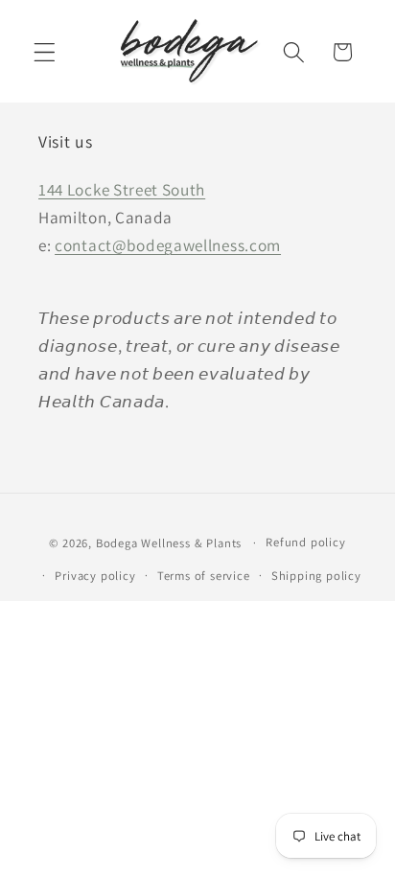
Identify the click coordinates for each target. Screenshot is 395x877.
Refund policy (305, 542)
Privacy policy (95, 575)
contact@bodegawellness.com (168, 245)
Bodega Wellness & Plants (169, 542)
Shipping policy (316, 575)
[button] (44, 52)
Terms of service (203, 575)
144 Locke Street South (121, 189)
